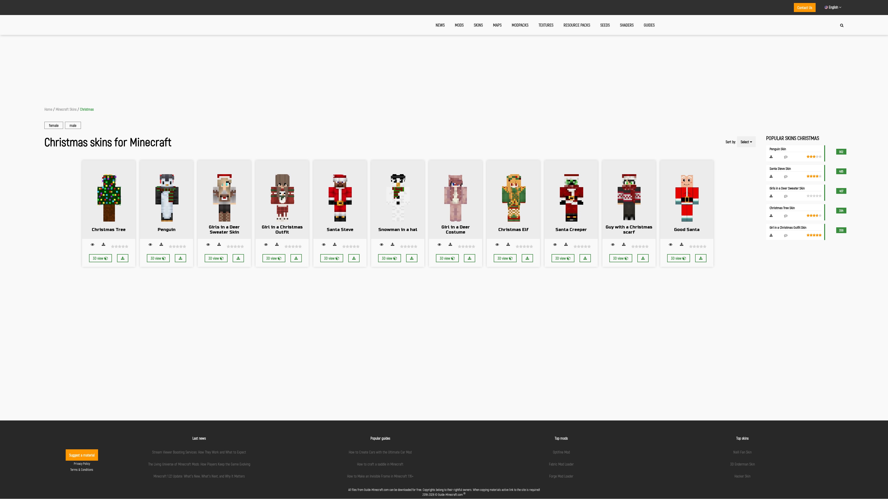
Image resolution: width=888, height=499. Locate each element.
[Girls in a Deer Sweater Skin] (224, 199)
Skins (478, 24)
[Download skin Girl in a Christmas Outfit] (296, 258)
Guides (649, 24)
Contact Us (804, 7)
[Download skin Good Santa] (700, 258)
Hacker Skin (742, 476)
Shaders (627, 24)
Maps (497, 24)
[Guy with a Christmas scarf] (629, 199)
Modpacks (520, 24)
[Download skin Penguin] (180, 258)
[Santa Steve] (340, 199)
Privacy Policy (82, 464)
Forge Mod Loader (561, 476)
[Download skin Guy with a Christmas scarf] (643, 258)
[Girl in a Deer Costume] (455, 199)
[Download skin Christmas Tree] (122, 258)
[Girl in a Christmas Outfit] (282, 199)
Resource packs (577, 24)
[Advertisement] (444, 69)
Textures (546, 24)
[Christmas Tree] (108, 199)
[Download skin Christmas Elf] (527, 258)
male (73, 125)
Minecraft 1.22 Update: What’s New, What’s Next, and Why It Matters (199, 476)
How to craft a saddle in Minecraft (380, 464)
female (54, 125)
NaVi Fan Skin (742, 452)
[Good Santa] (686, 199)
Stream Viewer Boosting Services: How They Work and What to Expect (199, 452)
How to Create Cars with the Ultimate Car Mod (380, 452)
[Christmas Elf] (513, 199)
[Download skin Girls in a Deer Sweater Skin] (238, 258)
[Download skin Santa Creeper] (585, 258)
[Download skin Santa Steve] (354, 258)
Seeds (605, 24)
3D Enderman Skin (742, 464)
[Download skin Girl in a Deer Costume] (469, 258)
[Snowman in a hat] (397, 199)
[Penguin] (166, 199)
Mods (459, 24)
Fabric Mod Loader (561, 464)
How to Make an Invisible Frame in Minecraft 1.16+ (380, 476)
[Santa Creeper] (571, 199)
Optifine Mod (561, 452)
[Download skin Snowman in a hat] (411, 258)
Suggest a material (82, 455)
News (440, 24)
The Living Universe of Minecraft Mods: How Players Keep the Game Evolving (199, 464)
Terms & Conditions (81, 470)
